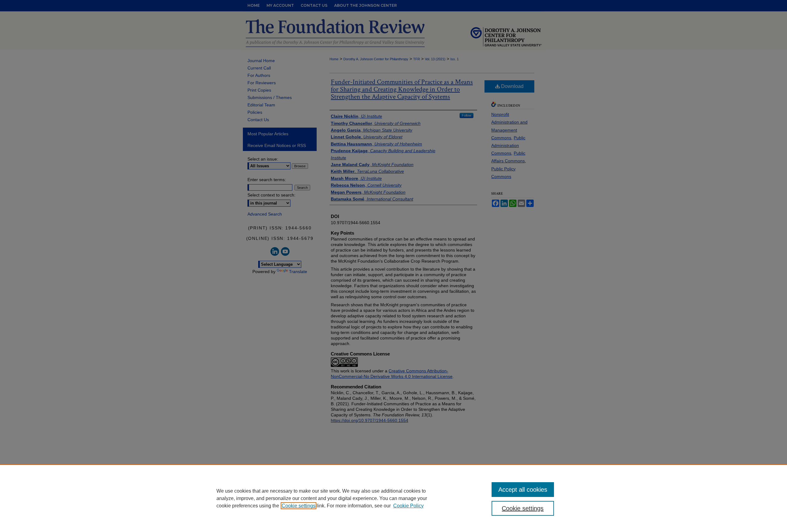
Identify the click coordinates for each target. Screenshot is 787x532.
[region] (393, 498)
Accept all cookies (522, 489)
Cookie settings (298, 505)
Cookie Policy (408, 505)
